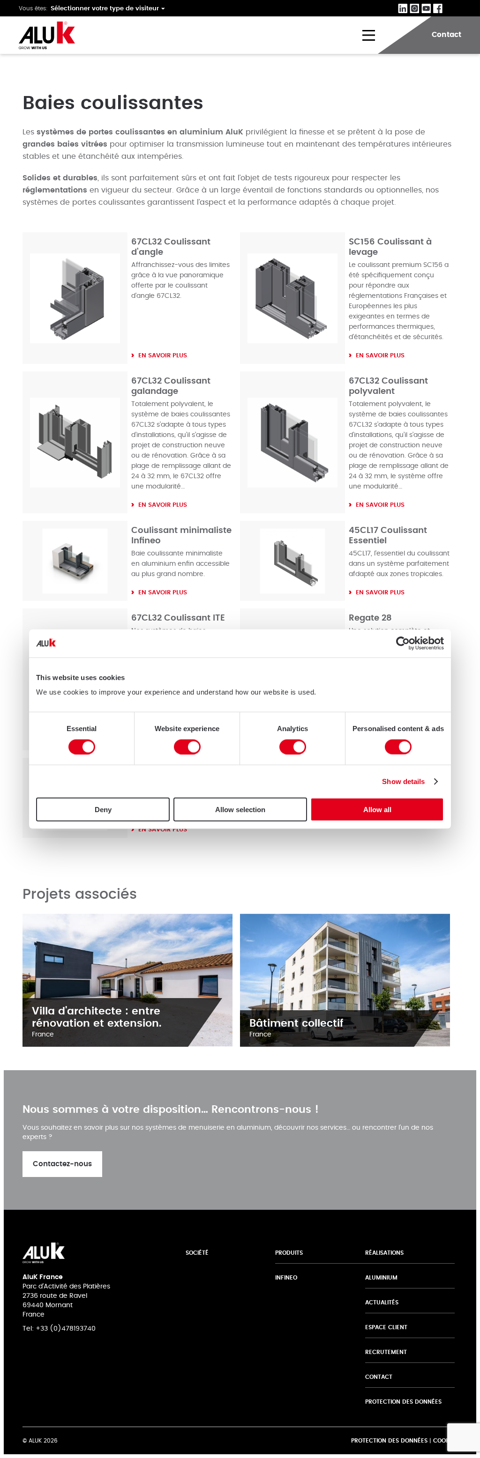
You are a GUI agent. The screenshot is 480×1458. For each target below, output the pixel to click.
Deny (103, 810)
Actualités (381, 1302)
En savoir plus (162, 356)
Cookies (445, 1440)
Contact (378, 1377)
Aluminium (381, 1277)
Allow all (377, 810)
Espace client (386, 1327)
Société (197, 1253)
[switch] (187, 746)
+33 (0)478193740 (66, 1328)
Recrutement (386, 1352)
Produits (289, 1253)
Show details (403, 781)
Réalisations (384, 1253)
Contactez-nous (62, 1164)
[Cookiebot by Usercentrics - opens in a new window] (403, 643)
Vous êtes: (33, 8)
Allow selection (240, 810)
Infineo (286, 1277)
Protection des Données (403, 1402)
